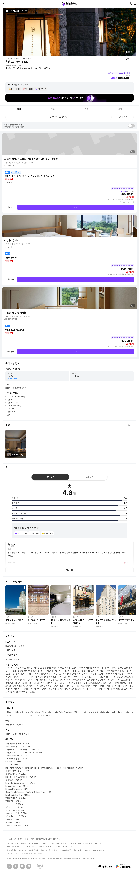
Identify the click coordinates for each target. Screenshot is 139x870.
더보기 (7, 415)
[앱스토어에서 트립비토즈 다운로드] (105, 866)
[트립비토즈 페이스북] (15, 866)
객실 (19, 109)
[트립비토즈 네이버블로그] (28, 866)
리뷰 (86, 109)
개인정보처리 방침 (41, 839)
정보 (53, 109)
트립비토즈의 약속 (54, 839)
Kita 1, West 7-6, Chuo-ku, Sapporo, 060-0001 (28, 68)
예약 (75, 207)
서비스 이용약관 (29, 839)
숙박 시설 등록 (18, 839)
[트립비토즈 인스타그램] (9, 866)
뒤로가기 (4, 4)
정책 (120, 109)
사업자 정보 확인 (34, 850)
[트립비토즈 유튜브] (22, 866)
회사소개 (9, 839)
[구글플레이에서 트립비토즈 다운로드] (123, 866)
